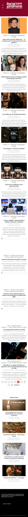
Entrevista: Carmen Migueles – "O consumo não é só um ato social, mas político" (14, 41)
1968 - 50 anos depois (14, 326)
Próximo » (16, 385)
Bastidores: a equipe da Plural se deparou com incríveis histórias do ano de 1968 (14, 366)
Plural (14, 37)
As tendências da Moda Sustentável (14, 114)
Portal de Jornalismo (13, 44)
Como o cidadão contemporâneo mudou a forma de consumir (14, 221)
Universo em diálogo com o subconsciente (14, 185)
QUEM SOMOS (7, 504)
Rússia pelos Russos (16, 257)
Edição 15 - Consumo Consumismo (14, 35)
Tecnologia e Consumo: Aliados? (14, 148)
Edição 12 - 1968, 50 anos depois (11, 327)
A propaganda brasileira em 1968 (14, 329)
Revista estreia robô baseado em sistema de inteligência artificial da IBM (14, 295)
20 (11, 385)
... (2, 381)
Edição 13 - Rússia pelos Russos (14, 255)
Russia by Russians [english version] (14, 259)
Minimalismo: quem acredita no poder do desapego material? (14, 77)
